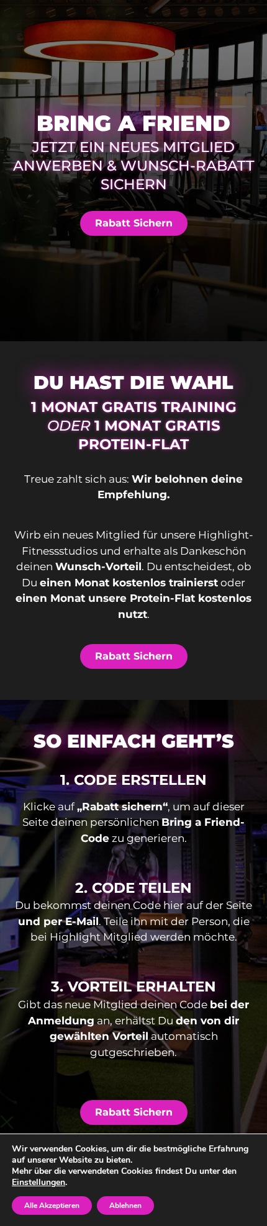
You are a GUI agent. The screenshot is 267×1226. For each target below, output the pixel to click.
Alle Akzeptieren (51, 1205)
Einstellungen (38, 1182)
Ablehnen (125, 1205)
